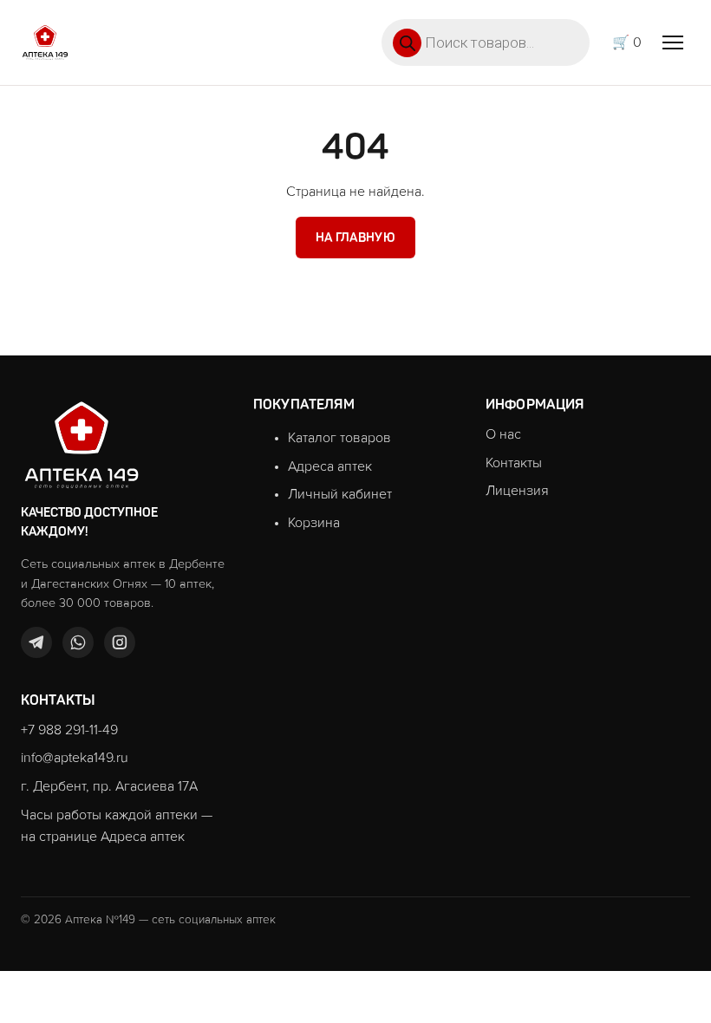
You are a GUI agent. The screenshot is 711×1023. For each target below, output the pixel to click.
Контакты (514, 463)
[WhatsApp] (78, 642)
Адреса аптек (330, 466)
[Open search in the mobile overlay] (485, 42)
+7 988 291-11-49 (69, 730)
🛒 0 (627, 42)
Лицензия (517, 491)
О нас (503, 434)
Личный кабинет (340, 494)
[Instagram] (119, 642)
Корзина (314, 523)
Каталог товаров (339, 438)
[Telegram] (36, 642)
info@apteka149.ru (74, 758)
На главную (355, 237)
